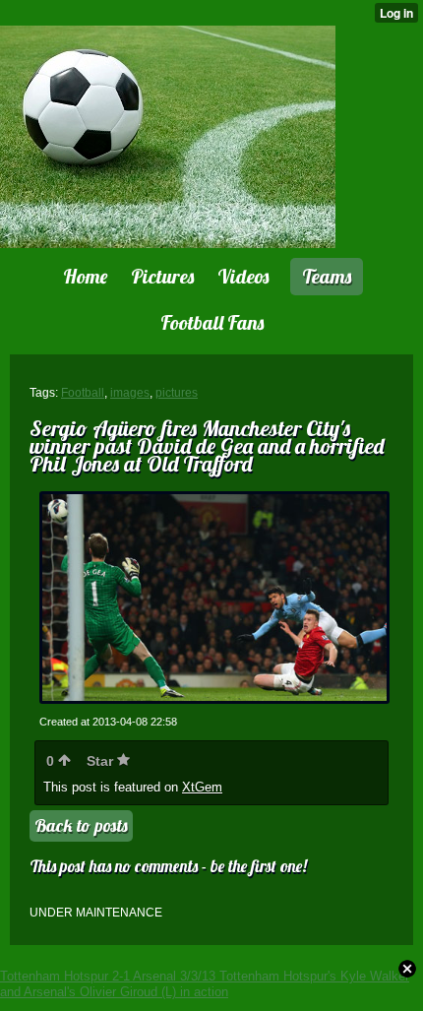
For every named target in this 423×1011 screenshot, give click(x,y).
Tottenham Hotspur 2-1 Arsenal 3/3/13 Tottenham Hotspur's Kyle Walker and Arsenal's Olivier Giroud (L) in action (204, 984)
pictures (176, 393)
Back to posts (81, 825)
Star (102, 761)
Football (82, 393)
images (130, 393)
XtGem (202, 787)
